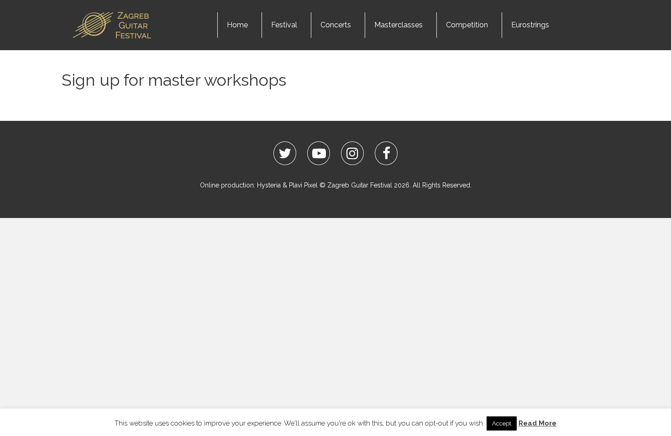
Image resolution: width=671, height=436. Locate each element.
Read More (537, 423)
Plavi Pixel (303, 185)
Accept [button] (501, 423)
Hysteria (269, 185)
